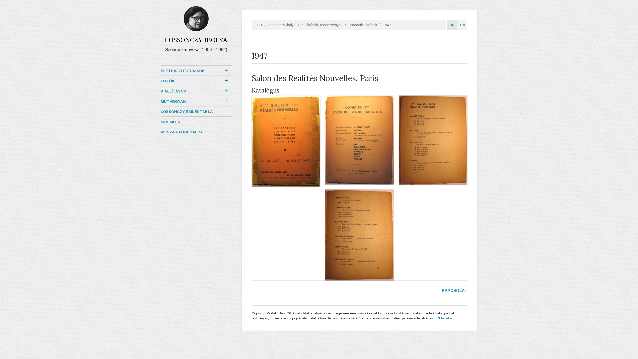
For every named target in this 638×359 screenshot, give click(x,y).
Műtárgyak (173, 101)
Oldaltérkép (445, 318)
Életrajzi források (183, 71)
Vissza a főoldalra (182, 132)
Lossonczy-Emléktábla (187, 111)
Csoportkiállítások (362, 25)
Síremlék (171, 122)
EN (462, 25)
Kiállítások (173, 91)
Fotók (168, 81)
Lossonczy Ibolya (282, 25)
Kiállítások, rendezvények (322, 25)
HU (259, 25)
